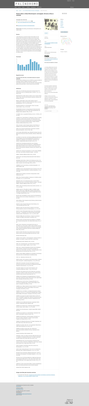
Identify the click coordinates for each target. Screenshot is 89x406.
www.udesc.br (18, 386)
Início (17, 10)
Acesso (73, 0)
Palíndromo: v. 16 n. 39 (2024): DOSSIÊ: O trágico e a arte (28, 376)
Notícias (28, 7)
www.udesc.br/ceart (19, 389)
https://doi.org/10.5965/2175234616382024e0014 (26, 25)
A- (66, 13)
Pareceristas (39, 7)
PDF (46, 33)
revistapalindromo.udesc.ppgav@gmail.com (23, 393)
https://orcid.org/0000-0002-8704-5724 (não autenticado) (26, 22)
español (61, 22)
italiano (61, 25)
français (61, 24)
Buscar (72, 7)
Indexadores (33, 7)
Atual (15, 7)
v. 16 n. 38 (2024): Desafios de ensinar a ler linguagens (31, 10)
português (62, 27)
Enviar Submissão (64, 31)
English (61, 21)
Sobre (23, 7)
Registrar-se (69, 0)
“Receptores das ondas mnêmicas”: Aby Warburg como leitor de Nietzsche (42, 374)
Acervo (19, 7)
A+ (62, 13)
